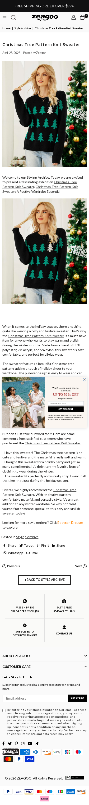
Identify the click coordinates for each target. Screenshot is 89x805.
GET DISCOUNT (65, 409)
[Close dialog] (84, 379)
